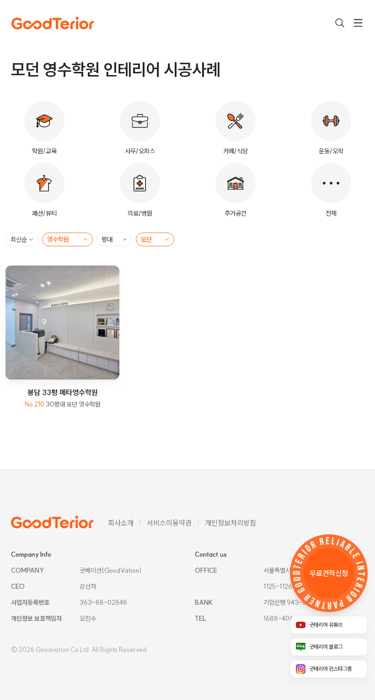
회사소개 (121, 522)
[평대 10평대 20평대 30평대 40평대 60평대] (114, 239)
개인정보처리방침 (230, 522)
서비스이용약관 (169, 522)
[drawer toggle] (358, 23)
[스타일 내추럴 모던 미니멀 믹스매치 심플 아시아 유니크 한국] (155, 239)
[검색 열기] (340, 23)
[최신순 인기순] (21, 239)
